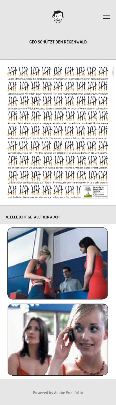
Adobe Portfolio (68, 392)
